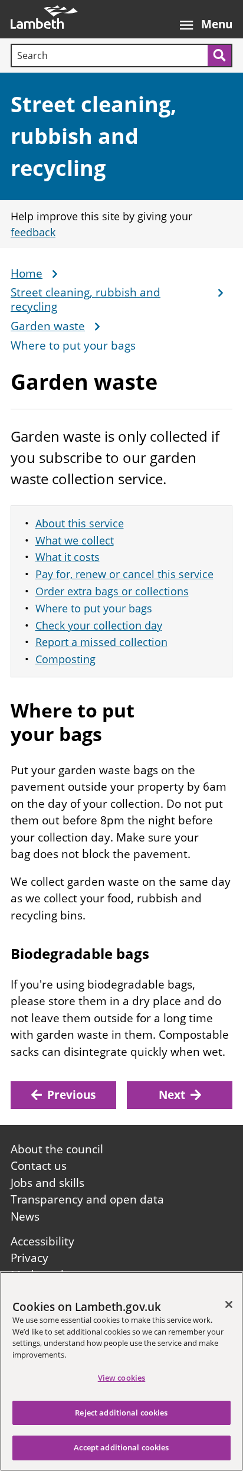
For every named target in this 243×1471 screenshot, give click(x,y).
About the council (57, 1149)
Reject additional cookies (121, 1412)
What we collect (74, 540)
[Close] (229, 1304)
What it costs (67, 557)
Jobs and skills (47, 1183)
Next (172, 1095)
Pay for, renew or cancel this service (124, 574)
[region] (121, 1371)
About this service (79, 523)
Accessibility (42, 1241)
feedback (33, 232)
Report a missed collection (101, 642)
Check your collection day (98, 625)
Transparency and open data (87, 1199)
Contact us (39, 1165)
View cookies (122, 1377)
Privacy (29, 1257)
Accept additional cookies (121, 1447)
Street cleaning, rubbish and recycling (93, 136)
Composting (65, 659)
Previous (71, 1095)
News (25, 1216)
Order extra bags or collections (112, 591)
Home (26, 274)
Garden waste (48, 326)
